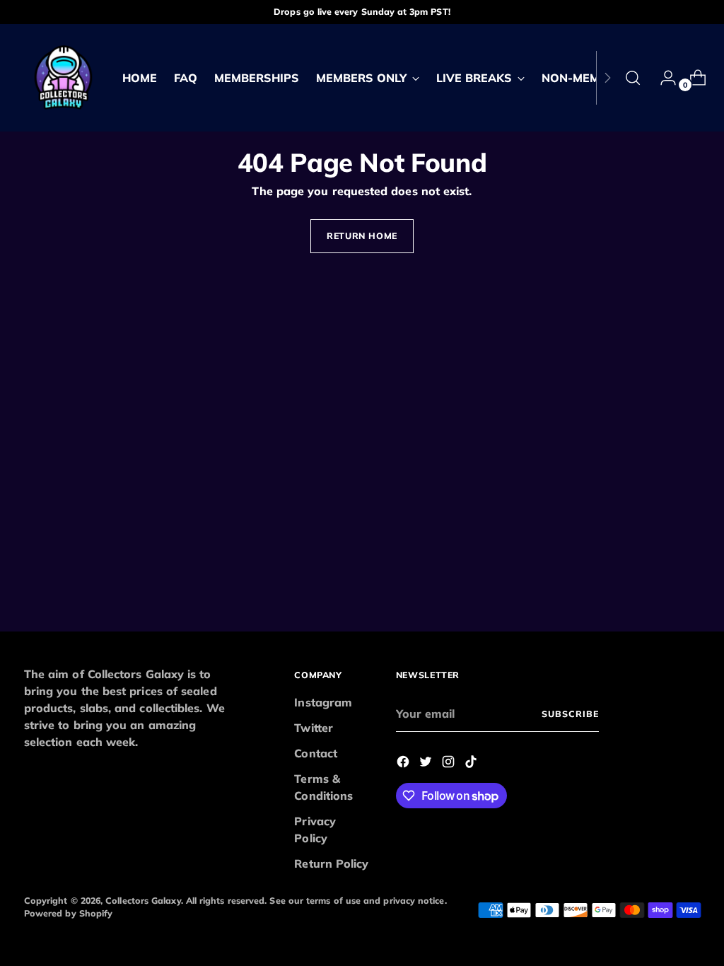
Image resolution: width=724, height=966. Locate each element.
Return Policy (331, 863)
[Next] (607, 78)
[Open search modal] (633, 78)
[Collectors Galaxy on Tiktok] (472, 764)
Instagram (323, 702)
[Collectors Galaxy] (63, 77)
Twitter (313, 728)
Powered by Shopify (68, 913)
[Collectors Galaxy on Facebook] (404, 764)
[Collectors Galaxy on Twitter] (427, 764)
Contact (315, 753)
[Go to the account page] (662, 78)
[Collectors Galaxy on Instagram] (449, 764)
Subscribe (570, 714)
